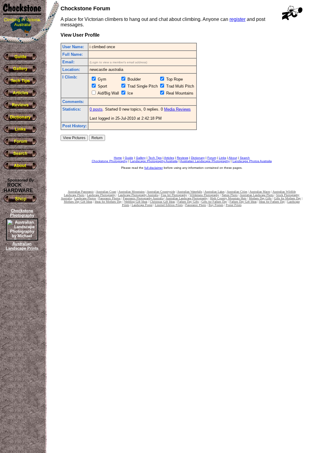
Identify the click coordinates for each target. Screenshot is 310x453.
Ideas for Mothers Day (108, 201)
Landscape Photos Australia (252, 161)
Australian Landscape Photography (205, 161)
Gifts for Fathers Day (214, 201)
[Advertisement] (21, 356)
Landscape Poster (142, 205)
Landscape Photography (101, 195)
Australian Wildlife (284, 191)
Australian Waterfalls (189, 191)
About (233, 157)
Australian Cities (237, 191)
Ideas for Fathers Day (272, 201)
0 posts (96, 109)
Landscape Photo (74, 195)
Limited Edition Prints (169, 205)
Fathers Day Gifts (188, 201)
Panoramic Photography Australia (143, 198)
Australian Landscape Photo (257, 195)
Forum (211, 157)
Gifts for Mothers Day (287, 198)
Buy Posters (216, 205)
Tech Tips (155, 157)
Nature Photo (230, 195)
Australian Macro (259, 191)
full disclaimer (153, 167)
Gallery (141, 157)
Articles (169, 157)
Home (118, 157)
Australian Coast (106, 191)
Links (222, 157)
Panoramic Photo (195, 205)
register (237, 19)
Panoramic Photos (109, 198)
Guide (129, 157)
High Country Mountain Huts (228, 198)
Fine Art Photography (174, 195)
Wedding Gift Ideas (135, 201)
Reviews (182, 157)
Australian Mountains (131, 191)
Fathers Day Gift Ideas (243, 201)
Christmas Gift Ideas (162, 201)
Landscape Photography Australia (154, 161)
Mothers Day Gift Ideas (78, 201)
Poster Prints (234, 205)
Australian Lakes (214, 191)
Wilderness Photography (204, 195)
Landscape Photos (85, 198)
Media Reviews (177, 109)
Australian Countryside (161, 191)
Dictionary (198, 157)
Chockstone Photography (109, 161)
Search (245, 157)
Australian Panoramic (81, 191)
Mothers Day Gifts (260, 198)
